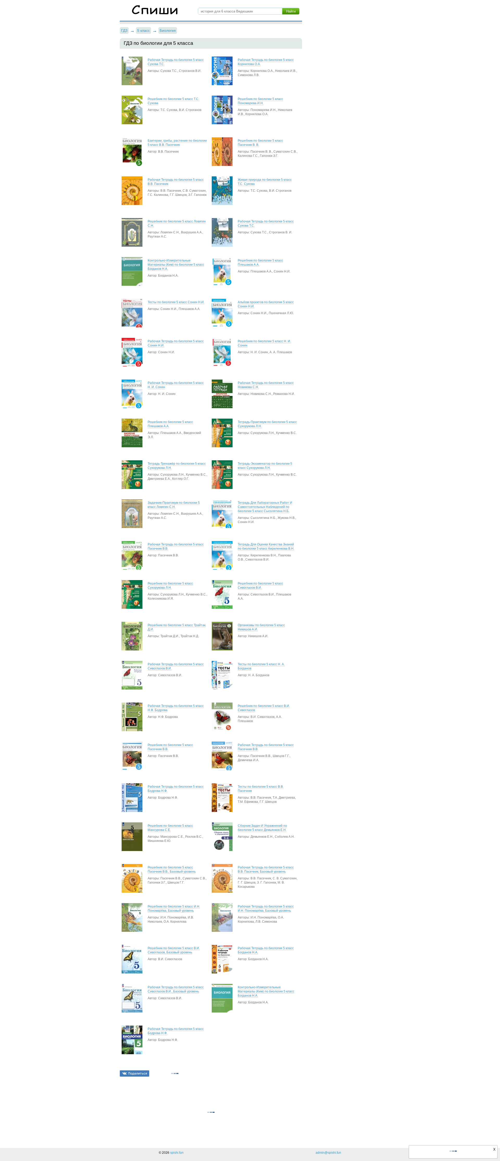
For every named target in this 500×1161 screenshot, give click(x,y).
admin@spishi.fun (328, 1152)
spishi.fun (177, 1152)
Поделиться (137, 1073)
